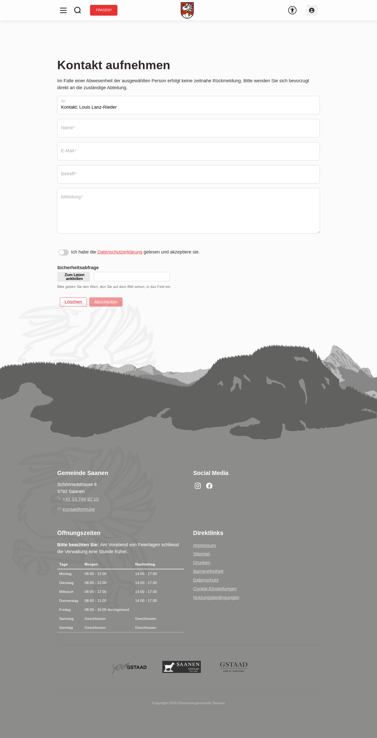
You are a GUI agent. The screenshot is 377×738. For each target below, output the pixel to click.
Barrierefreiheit (208, 571)
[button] (63, 10)
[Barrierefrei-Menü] (292, 10)
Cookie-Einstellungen (215, 588)
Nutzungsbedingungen (216, 597)
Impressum (204, 545)
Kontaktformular (79, 509)
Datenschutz (206, 580)
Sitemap (201, 554)
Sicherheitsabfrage (78, 267)
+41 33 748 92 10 (81, 499)
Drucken (201, 562)
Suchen (78, 10)
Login (311, 10)
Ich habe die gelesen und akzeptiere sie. (135, 252)
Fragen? (104, 10)
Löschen (73, 302)
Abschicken (106, 302)
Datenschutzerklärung (119, 252)
